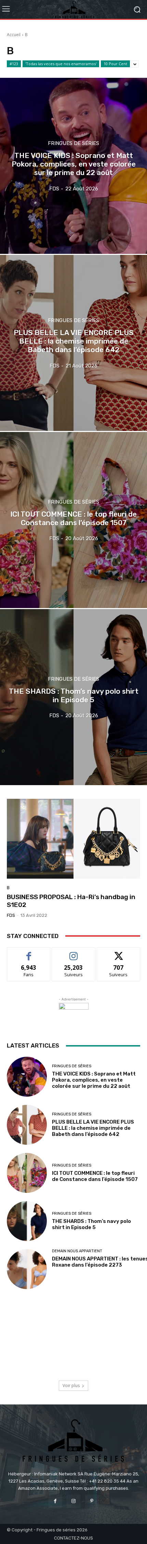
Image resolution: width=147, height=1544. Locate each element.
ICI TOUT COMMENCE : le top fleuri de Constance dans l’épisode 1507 (95, 1176)
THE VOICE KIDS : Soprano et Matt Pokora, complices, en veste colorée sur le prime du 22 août (94, 1080)
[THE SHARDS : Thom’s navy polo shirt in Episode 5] (73, 697)
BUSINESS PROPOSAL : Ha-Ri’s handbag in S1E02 (71, 901)
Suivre (74, 952)
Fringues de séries (73, 143)
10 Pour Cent (115, 63)
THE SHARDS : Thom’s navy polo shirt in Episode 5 (91, 1224)
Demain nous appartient (77, 1251)
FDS (11, 915)
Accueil (14, 35)
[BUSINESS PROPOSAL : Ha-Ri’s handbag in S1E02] (73, 839)
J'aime (29, 952)
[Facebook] (55, 1501)
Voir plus (71, 1385)
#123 (14, 63)
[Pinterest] (91, 1501)
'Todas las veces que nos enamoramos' (60, 63)
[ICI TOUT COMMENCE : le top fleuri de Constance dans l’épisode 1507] (73, 520)
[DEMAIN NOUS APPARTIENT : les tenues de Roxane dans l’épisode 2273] (27, 1269)
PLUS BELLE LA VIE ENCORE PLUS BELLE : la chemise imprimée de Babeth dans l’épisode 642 (93, 1128)
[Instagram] (73, 1501)
